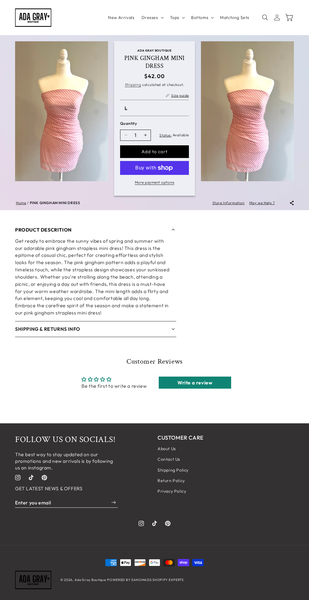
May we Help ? (262, 203)
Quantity (128, 123)
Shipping (133, 84)
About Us (167, 448)
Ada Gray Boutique (90, 580)
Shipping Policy (173, 470)
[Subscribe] (114, 502)
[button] (152, 17)
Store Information (228, 203)
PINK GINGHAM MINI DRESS (55, 203)
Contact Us (169, 459)
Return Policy (171, 480)
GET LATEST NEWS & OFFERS (48, 488)
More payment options (154, 182)
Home (21, 203)
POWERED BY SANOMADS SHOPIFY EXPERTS (145, 580)
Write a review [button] (194, 383)
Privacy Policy (172, 491)
